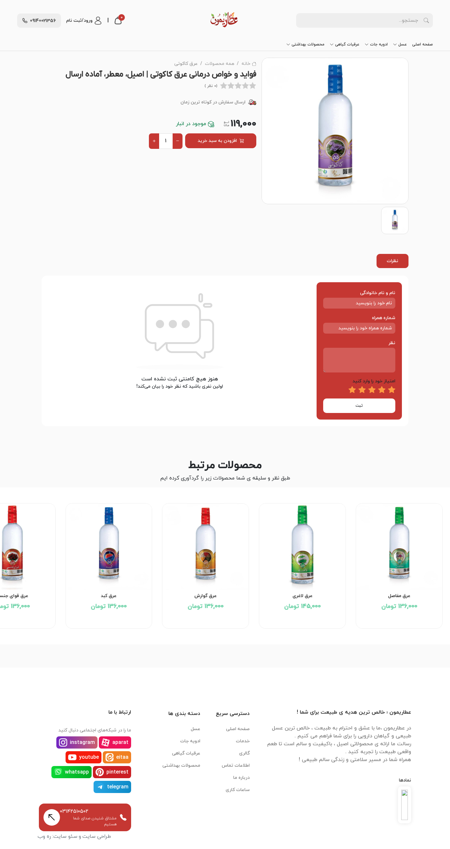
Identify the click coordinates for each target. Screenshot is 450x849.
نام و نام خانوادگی (377, 293)
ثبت (359, 405)
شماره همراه (383, 318)
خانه (245, 64)
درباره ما (241, 778)
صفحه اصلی (422, 44)
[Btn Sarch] (426, 20)
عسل (402, 44)
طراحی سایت (96, 836)
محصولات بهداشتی (308, 44)
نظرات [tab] (392, 261)
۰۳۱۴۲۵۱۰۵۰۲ (74, 811)
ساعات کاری (238, 790)
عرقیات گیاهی (347, 44)
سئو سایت (65, 836)
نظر (391, 343)
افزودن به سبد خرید (217, 141)
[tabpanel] (225, 351)
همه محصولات (219, 64)
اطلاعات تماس (236, 765)
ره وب (44, 836)
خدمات (243, 741)
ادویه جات (379, 44)
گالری (244, 753)
